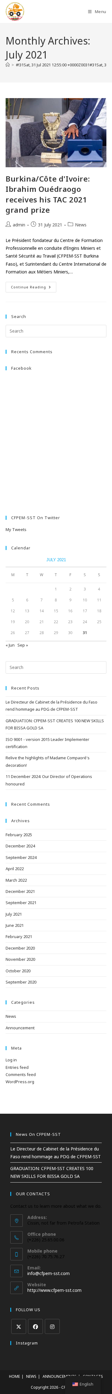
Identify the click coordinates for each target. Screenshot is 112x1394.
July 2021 (14, 914)
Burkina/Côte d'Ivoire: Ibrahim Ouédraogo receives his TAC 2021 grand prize (48, 194)
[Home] (8, 65)
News (80, 225)
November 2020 (20, 959)
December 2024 (20, 846)
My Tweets (16, 529)
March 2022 (16, 880)
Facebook (21, 368)
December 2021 (20, 891)
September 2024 (21, 857)
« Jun (10, 645)
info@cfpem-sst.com (48, 1273)
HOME (14, 1376)
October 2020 (18, 971)
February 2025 (19, 834)
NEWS (31, 1376)
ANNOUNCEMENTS (60, 1376)
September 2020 (21, 982)
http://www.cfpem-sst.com (54, 1290)
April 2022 (15, 868)
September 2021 (21, 902)
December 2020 (20, 948)
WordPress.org (20, 1081)
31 (85, 632)
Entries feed (17, 1067)
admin (19, 225)
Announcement (20, 1028)
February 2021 (19, 936)
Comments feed (21, 1074)
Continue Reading (33, 288)
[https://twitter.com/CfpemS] (18, 1326)
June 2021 (15, 925)
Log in (11, 1060)
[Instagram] (52, 1326)
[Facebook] (35, 1326)
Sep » (22, 645)
